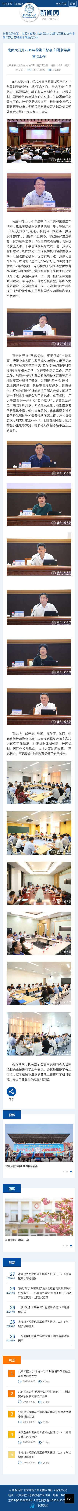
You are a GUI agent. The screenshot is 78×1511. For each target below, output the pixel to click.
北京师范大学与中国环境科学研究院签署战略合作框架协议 (44, 1414)
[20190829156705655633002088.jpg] (39, 983)
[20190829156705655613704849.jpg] (39, 933)
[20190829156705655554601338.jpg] (39, 783)
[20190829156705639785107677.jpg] (39, 554)
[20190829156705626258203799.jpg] (39, 141)
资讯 (32, 33)
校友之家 (61, 3)
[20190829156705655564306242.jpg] (39, 883)
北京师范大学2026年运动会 (21, 1166)
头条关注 (42, 33)
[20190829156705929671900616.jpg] (39, 325)
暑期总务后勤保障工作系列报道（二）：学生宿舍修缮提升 (44, 1324)
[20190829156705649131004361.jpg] (39, 703)
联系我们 (43, 1505)
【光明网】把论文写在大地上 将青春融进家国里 (43, 1338)
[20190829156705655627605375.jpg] (39, 1034)
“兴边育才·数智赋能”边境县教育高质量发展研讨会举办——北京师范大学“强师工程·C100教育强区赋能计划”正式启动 (45, 1293)
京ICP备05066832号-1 (21, 1500)
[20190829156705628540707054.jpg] (39, 190)
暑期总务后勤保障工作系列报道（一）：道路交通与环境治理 (44, 1434)
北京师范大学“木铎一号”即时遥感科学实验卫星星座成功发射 (44, 1373)
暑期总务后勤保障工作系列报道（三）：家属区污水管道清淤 (44, 1276)
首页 (24, 33)
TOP (69, 1498)
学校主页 (7, 3)
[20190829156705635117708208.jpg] (39, 454)
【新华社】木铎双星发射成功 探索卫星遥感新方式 (43, 1309)
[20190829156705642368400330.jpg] (39, 603)
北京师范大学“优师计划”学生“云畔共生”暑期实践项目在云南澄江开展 (44, 1394)
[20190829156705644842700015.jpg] (39, 653)
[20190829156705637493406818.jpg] (39, 504)
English (18, 3)
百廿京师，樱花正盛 (17, 1240)
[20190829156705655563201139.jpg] (39, 833)
